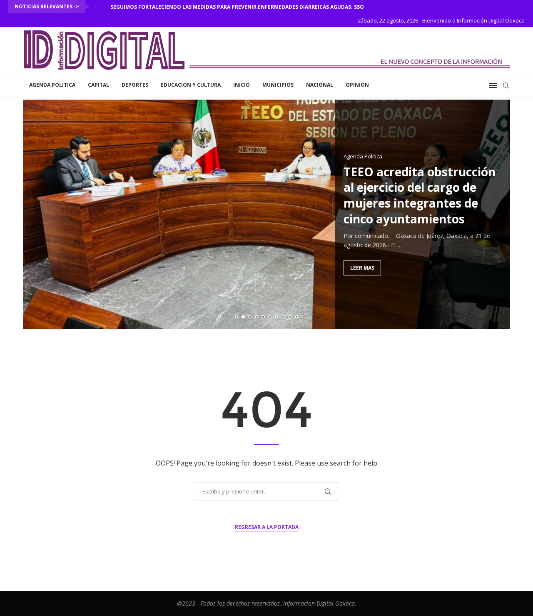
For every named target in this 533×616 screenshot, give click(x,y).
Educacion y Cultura (191, 84)
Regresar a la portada (267, 527)
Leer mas (362, 267)
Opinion (357, 84)
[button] (95, 6)
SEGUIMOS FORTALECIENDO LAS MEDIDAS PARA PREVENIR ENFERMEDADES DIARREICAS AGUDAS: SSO (237, 6)
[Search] (506, 85)
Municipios (278, 84)
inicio (241, 84)
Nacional (319, 84)
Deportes (135, 84)
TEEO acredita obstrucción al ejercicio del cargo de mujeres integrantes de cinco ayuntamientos (420, 194)
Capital (98, 84)
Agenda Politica (52, 84)
